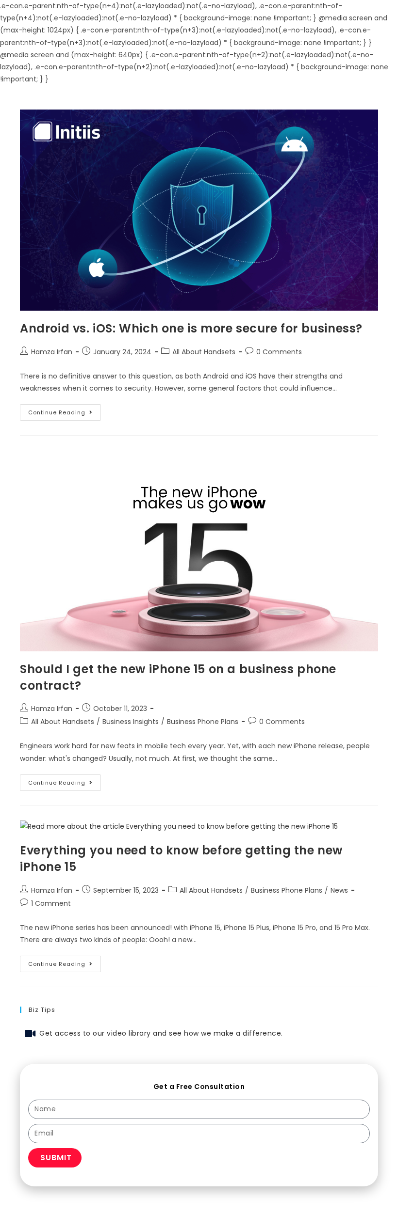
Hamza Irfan (51, 352)
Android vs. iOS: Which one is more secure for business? (191, 328)
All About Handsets (203, 352)
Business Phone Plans (202, 721)
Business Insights (130, 721)
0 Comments (279, 352)
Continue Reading (64, 410)
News (339, 890)
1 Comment (51, 903)
